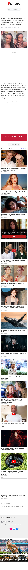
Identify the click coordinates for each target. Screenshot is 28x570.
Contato (3, 517)
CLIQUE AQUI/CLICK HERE (16, 524)
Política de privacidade (10, 517)
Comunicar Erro (13, 144)
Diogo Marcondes (5, 29)
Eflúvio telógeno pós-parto (12, 506)
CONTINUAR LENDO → (14, 137)
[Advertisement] (14, 67)
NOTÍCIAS (7, 504)
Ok (14, 236)
